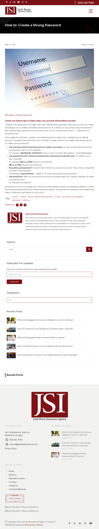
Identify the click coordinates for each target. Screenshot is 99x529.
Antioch (57, 197)
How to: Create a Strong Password (40, 197)
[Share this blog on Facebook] (17, 205)
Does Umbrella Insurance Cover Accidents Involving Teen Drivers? (45, 346)
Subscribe (14, 282)
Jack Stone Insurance (36, 213)
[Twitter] (10, 2)
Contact (90, 187)
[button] (89, 249)
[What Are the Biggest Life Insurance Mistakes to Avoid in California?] (55, 435)
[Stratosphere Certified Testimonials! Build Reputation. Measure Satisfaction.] (22, 507)
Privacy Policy (11, 449)
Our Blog (12, 482)
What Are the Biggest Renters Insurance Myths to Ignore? (41, 338)
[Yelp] (26, 2)
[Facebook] (6, 2)
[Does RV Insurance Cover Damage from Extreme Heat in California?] (55, 445)
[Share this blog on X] (21, 205)
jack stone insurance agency (72, 197)
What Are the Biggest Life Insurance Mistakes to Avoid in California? (45, 320)
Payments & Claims (17, 478)
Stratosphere (29, 525)
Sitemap (39, 525)
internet (23, 197)
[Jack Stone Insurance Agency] (18, 10)
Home (11, 471)
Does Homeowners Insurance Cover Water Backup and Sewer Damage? (47, 355)
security (15, 197)
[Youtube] (19, 2)
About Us (12, 475)
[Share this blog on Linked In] (25, 205)
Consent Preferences (17, 489)
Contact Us (13, 486)
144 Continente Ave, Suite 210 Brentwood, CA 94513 (17, 433)
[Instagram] (22, 2)
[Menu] (91, 11)
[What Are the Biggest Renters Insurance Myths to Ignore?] (55, 456)
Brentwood (16, 200)
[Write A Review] (14, 498)
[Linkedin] (14, 2)
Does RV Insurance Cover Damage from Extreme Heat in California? (45, 329)
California (25, 200)
